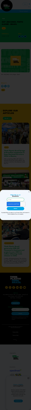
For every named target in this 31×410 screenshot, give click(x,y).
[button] (29, 191)
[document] (15, 205)
